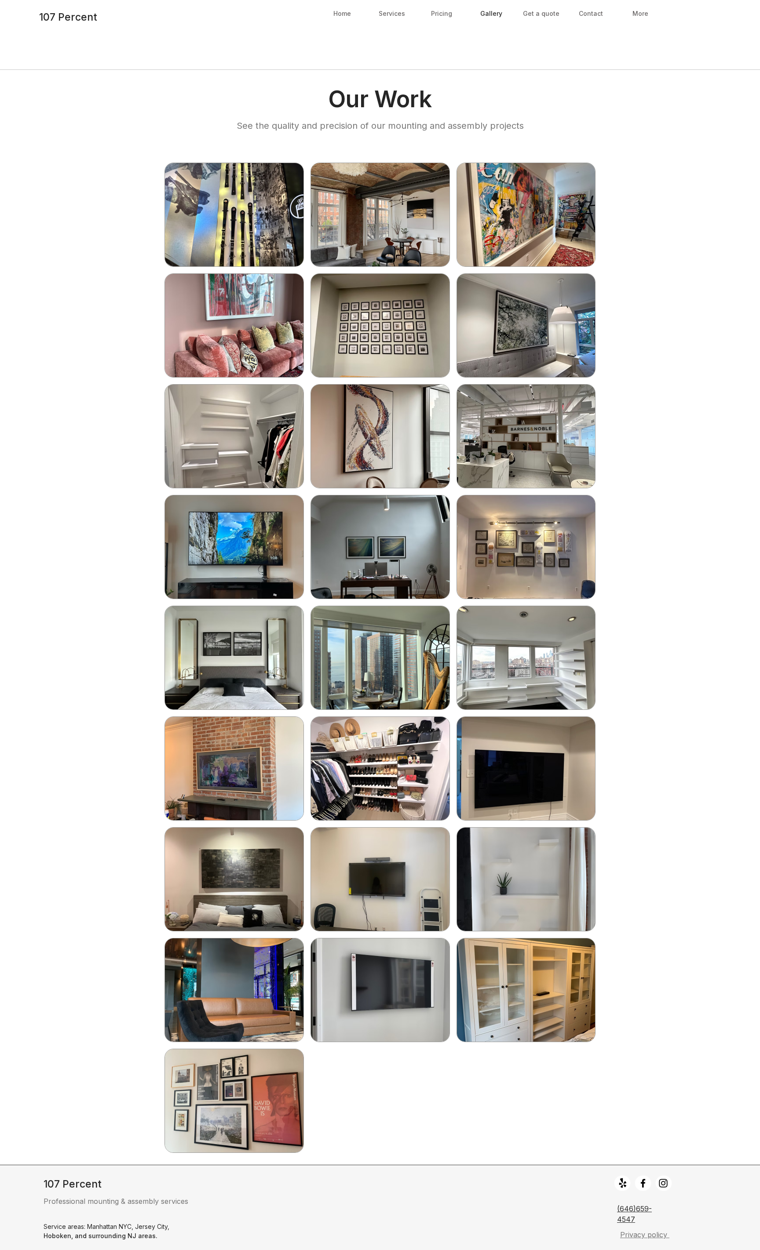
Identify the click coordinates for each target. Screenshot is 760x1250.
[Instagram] (663, 1183)
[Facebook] (643, 1183)
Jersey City (151, 1226)
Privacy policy (644, 1234)
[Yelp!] (622, 1183)
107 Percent (68, 17)
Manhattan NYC (109, 1226)
